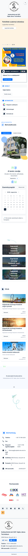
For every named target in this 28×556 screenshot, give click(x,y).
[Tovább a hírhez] (14, 298)
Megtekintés (13, 178)
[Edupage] (15, 508)
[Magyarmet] (17, 494)
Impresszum (14, 554)
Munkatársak (9, 113)
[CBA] (4, 494)
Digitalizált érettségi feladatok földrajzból (14, 274)
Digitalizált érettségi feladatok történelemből (14, 249)
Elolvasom (6, 312)
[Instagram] (7, 508)
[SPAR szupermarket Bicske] (11, 500)
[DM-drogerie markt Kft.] (11, 494)
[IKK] (14, 490)
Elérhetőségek (10, 109)
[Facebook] (2, 508)
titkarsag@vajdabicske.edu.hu (14, 546)
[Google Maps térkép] (14, 415)
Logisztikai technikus (9, 28)
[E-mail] (19, 508)
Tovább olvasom (7, 79)
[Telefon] (23, 508)
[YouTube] (11, 508)
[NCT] (24, 494)
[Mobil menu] (25, 2)
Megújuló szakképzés (12, 104)
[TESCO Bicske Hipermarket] (17, 500)
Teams (5, 540)
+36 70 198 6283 (11, 543)
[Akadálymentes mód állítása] (2, 512)
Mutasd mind (21, 187)
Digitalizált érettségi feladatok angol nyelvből (14, 262)
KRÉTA (13, 540)
